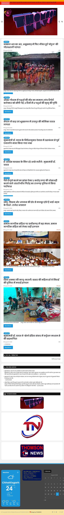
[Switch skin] (59, 22)
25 (48, 494)
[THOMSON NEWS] (30, 21)
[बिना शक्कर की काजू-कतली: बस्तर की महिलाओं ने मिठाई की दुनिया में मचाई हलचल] (32, 304)
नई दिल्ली (6, 97)
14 (57, 487)
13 (54, 487)
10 (45, 487)
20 (54, 490)
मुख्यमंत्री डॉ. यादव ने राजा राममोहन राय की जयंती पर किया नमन (20, 371)
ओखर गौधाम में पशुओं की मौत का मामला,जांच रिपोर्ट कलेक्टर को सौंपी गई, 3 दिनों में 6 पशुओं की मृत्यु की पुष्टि (30, 101)
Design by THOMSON (36, 512)
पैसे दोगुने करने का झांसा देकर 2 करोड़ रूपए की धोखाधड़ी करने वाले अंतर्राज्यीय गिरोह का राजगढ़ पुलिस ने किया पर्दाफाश (30, 183)
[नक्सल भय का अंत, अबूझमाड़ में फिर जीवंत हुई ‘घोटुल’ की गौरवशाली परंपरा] (32, 71)
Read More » (8, 111)
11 (48, 487)
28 (57, 494)
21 (57, 490)
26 (51, 494)
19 (51, 490)
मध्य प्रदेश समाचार (11, 367)
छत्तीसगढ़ (6, 42)
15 (60, 487)
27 (54, 494)
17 (45, 490)
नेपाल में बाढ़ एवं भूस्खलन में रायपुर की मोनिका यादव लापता (22, 2)
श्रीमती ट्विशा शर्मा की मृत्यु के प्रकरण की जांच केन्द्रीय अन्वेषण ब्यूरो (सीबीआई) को (23, 382)
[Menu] (2, 22)
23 (63, 490)
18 (48, 490)
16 (63, 487)
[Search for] (62, 22)
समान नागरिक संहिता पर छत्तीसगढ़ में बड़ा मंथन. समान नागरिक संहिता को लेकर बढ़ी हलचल (30, 225)
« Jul (45, 500)
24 (45, 494)
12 (51, 487)
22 (60, 490)
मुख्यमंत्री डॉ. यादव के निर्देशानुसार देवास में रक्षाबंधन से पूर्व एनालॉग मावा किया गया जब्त (31, 142)
